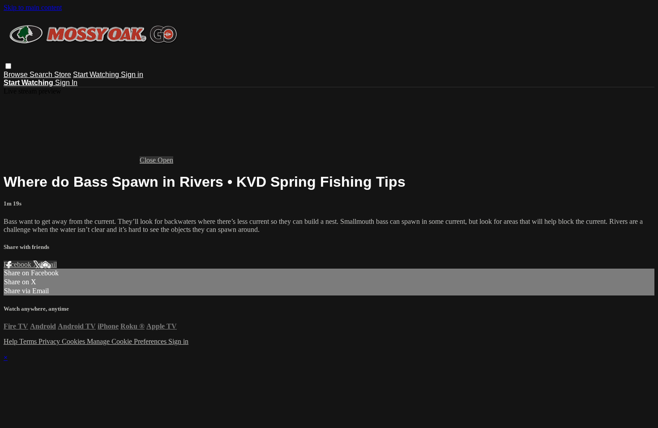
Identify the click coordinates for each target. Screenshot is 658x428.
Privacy (50, 341)
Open (165, 160)
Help (11, 341)
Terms (28, 341)
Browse (17, 74)
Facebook (18, 264)
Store (62, 74)
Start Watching (97, 74)
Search (42, 74)
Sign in (132, 74)
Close (149, 160)
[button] (8, 66)
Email (48, 264)
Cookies (74, 341)
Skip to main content (33, 7)
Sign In (66, 82)
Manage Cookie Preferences (127, 341)
